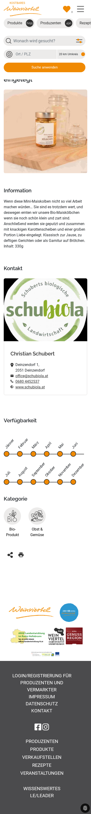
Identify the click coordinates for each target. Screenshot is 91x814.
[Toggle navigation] (80, 9)
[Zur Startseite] (23, 9)
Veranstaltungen (41, 773)
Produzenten (55, 23)
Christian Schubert (32, 354)
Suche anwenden (45, 67)
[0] (66, 9)
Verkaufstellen (41, 757)
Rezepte (41, 765)
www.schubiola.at (30, 387)
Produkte (20, 23)
